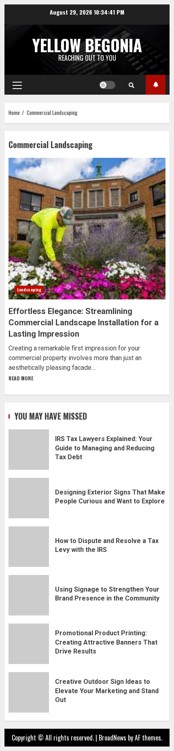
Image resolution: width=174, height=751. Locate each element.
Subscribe (156, 85)
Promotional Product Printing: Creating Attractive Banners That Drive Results (28, 644)
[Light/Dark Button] (107, 85)
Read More (20, 378)
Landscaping (29, 289)
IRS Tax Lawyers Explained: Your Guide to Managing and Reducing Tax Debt (28, 449)
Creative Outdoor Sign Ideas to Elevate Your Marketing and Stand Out (28, 692)
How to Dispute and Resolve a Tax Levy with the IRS (28, 546)
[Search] (131, 85)
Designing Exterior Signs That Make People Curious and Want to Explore (28, 498)
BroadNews (112, 738)
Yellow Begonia (87, 45)
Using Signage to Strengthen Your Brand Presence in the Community (28, 595)
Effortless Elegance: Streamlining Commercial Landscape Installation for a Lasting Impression (87, 228)
